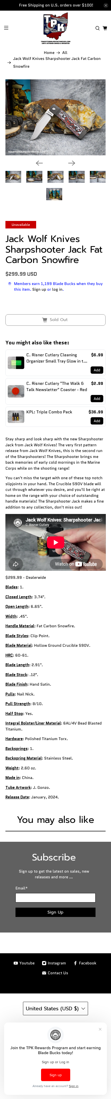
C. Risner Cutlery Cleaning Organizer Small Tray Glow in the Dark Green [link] (57, 358)
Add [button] (97, 370)
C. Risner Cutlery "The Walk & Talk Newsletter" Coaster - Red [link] (56, 386)
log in (57, 289)
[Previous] (39, 163)
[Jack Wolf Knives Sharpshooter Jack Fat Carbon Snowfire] (55, 117)
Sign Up (55, 912)
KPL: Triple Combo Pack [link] (49, 412)
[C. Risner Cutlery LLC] (55, 28)
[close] (105, 5)
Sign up (39, 289)
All (64, 53)
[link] (16, 363)
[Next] (72, 163)
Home (49, 53)
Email (21, 888)
